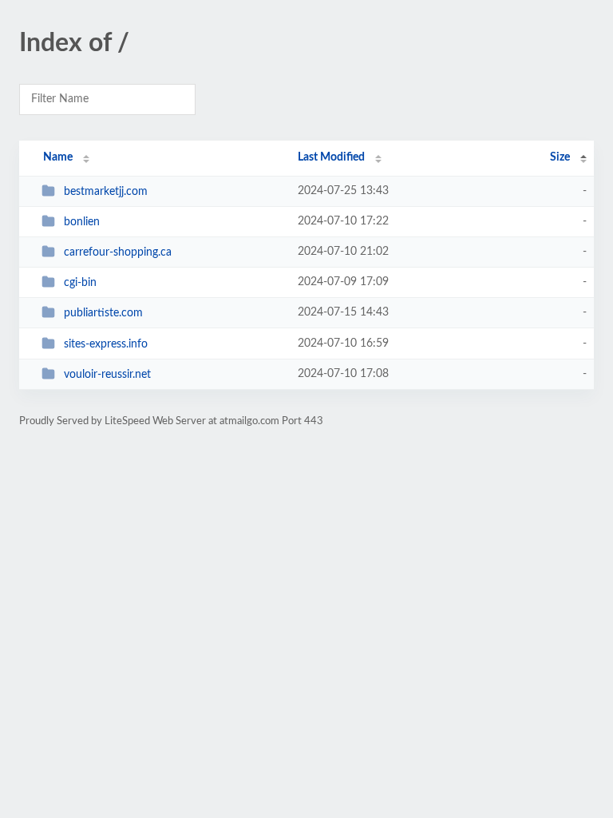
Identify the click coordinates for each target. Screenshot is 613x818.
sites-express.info (106, 344)
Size (560, 157)
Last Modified (331, 157)
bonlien (82, 222)
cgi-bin (80, 282)
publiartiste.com (103, 313)
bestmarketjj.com (106, 191)
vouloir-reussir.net (107, 374)
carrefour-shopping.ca (118, 252)
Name (58, 157)
